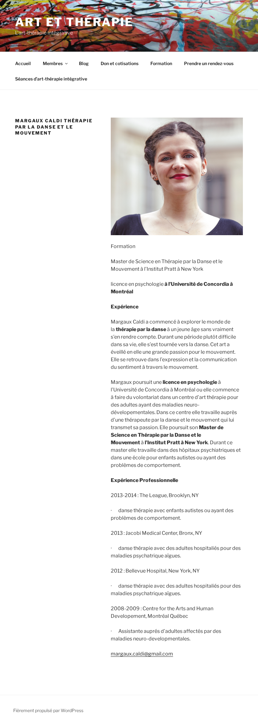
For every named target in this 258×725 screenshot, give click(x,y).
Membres (53, 63)
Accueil (23, 63)
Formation (161, 63)
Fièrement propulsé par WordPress (48, 710)
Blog (84, 63)
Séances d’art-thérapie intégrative (51, 78)
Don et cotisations (119, 63)
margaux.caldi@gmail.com (142, 654)
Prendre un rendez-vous (208, 63)
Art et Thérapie (74, 22)
